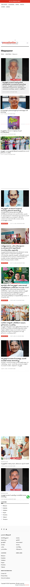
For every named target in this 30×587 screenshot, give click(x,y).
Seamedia (27, 584)
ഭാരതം (18, 538)
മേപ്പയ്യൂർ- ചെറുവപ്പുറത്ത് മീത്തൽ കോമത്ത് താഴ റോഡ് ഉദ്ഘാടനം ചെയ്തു (15, 152)
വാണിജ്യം (18, 547)
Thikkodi (5, 517)
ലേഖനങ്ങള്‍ (19, 542)
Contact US (3, 573)
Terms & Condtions (5, 578)
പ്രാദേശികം (4, 549)
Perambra (5, 514)
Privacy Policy (4, 575)
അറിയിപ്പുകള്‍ (4, 538)
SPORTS (3, 6)
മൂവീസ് (18, 540)
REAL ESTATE (4, 4)
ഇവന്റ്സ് (3, 542)
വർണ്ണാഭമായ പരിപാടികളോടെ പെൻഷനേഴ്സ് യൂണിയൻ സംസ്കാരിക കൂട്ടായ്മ (12, 248)
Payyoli (4, 512)
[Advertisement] (15, 24)
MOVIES (8, 6)
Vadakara (5, 510)
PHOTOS (22, 4)
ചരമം (2, 547)
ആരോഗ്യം (3, 540)
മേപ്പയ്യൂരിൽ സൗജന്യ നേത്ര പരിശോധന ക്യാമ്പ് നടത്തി (15, 463)
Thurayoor (5, 519)
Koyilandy (5, 508)
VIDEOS (17, 4)
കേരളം (3, 544)
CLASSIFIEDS (11, 4)
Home (2, 54)
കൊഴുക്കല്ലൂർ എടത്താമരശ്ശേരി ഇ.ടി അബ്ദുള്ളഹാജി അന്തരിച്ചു (14, 111)
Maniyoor (5, 505)
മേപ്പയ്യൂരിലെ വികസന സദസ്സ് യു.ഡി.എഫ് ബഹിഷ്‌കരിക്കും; (11, 131)
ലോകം (18, 544)
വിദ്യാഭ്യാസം (19, 549)
